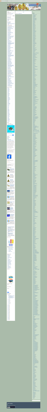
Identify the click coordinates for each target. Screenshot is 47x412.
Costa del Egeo (34, 107)
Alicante (8, 89)
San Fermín (34, 337)
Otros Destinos (9, 261)
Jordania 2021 (9, 56)
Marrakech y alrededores (35, 238)
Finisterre (34, 147)
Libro (33, 217)
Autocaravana (34, 49)
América (34, 33)
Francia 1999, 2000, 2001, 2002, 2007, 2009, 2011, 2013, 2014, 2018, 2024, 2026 (11, 43)
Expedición (34, 143)
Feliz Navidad (11, 174)
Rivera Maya (34, 330)
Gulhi (33, 171)
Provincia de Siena (35, 312)
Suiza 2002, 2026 (9, 81)
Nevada (34, 262)
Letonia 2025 (9, 58)
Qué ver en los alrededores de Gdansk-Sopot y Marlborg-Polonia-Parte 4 (11, 208)
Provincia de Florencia (35, 304)
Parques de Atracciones (35, 287)
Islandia (34, 194)
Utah (33, 381)
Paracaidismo (34, 281)
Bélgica (34, 60)
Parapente (34, 282)
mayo (9, 300)
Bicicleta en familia (10, 248)
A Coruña (34, 15)
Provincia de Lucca (35, 306)
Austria (33, 48)
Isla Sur (34, 193)
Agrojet (33, 20)
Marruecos (34, 239)
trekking (34, 377)
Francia (34, 154)
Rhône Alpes (34, 329)
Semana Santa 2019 (35, 347)
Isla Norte (34, 192)
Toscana (34, 374)
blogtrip (33, 65)
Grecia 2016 (9, 46)
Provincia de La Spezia (35, 305)
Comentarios (9, 162)
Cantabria (9, 97)
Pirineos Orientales (35, 295)
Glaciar (33, 164)
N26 (8, 20)
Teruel (33, 371)
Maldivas (34, 233)
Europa (33, 141)
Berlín (33, 62)
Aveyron (34, 51)
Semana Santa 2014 (35, 343)
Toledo (8, 117)
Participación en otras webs (36, 289)
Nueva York (34, 271)
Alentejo (34, 26)
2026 (8, 294)
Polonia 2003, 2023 (10, 71)
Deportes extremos (35, 118)
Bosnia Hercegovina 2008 (10, 28)
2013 (8, 314)
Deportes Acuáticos (35, 116)
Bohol (33, 67)
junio (8, 299)
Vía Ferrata (34, 385)
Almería (8, 90)
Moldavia (34, 245)
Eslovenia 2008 (9, 38)
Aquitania (34, 39)
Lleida (8, 107)
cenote (33, 88)
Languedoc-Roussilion (35, 212)
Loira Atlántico (34, 223)
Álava (33, 23)
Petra (33, 293)
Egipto (33, 124)
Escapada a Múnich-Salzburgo (36, 130)
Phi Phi (33, 294)
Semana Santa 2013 (35, 342)
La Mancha (34, 209)
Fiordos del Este (34, 149)
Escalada (34, 128)
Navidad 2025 (34, 260)
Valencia (8, 118)
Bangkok (34, 56)
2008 (8, 318)
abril (8, 301)
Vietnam (34, 388)
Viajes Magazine (9, 267)
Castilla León (34, 85)
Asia (33, 44)
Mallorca (34, 234)
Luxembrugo (34, 227)
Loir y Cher (34, 222)
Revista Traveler (9, 263)
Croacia (34, 111)
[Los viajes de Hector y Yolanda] (13, 135)
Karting (33, 206)
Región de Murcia (35, 323)
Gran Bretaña (34, 166)
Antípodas (34, 38)
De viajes (9, 256)
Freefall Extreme (34, 155)
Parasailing (34, 283)
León (8, 106)
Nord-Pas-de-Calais (35, 266)
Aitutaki (34, 21)
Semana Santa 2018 (35, 346)
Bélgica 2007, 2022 (10, 27)
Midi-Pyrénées (34, 243)
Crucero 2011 (34, 112)
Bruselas (34, 72)
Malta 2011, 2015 (9, 64)
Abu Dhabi (34, 16)
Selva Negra (34, 341)
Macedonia (34, 229)
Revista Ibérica (9, 262)
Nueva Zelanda (34, 272)
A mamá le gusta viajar (10, 247)
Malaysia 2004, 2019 (10, 62)
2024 (8, 305)
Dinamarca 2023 (9, 34)
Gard (33, 159)
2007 (8, 319)
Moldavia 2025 (9, 68)
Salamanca (9, 114)
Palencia (8, 113)
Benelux (34, 61)
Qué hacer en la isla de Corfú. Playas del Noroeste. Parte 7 (12, 215)
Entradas (9, 161)
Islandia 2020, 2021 (10, 53)
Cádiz (8, 96)
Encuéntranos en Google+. (10, 133)
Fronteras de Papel (10, 257)
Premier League (34, 298)
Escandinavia (34, 129)
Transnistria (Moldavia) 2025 (10, 83)
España (8, 39)
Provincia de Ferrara (35, 301)
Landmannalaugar (35, 211)
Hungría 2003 (9, 48)
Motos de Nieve (34, 250)
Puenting (34, 316)
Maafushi (34, 228)
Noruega (34, 270)
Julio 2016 (34, 205)
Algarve (34, 27)
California (34, 78)
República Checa (34, 325)
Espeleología (34, 137)
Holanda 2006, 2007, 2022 (10, 47)
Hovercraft (34, 175)
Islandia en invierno (35, 195)
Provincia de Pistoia (35, 309)
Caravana (34, 82)
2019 (8, 309)
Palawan (34, 278)
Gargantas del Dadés (35, 160)
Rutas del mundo (9, 264)
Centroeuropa (34, 90)
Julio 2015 (34, 204)
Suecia (33, 363)
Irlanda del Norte (34, 183)
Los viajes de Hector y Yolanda (9, 135)
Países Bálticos (34, 276)
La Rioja (34, 210)
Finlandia (34, 148)
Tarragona (34, 370)
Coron (33, 105)
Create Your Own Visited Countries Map (11, 405)
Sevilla (33, 352)
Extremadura (34, 144)
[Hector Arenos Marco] (9, 158)
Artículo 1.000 (34, 43)
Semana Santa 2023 (35, 348)
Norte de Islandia (34, 268)
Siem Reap (34, 354)
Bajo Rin (34, 55)
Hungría (34, 176)
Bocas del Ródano (35, 66)
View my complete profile (10, 124)
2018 (8, 310)
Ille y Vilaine (34, 178)
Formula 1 (34, 153)
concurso (34, 102)
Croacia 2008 (9, 33)
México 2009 (9, 67)
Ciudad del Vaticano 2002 (10, 32)
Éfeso (33, 123)
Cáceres (8, 95)
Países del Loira (34, 277)
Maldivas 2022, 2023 (10, 63)
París (33, 284)
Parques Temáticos (35, 288)
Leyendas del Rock (35, 216)
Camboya (34, 79)
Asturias (8, 91)
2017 (8, 311)
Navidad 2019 (34, 256)
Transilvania (34, 375)
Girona (8, 102)
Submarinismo (34, 359)
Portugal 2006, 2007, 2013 (10, 72)
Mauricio (34, 240)
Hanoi (33, 172)
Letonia (33, 215)
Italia (33, 198)
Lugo (8, 108)
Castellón (34, 83)
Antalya (34, 37)
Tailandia (34, 369)
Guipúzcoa (34, 170)
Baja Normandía (34, 54)
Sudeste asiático (34, 360)
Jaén (33, 199)
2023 (8, 306)
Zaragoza (34, 396)
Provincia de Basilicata (35, 300)
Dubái (33, 122)
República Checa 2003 (10, 73)
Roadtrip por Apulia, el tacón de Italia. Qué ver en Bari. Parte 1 (12, 185)
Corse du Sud (34, 106)
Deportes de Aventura (35, 117)
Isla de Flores (34, 188)
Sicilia (33, 353)
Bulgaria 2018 (9, 29)
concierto (34, 100)
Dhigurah (34, 119)
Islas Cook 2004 (9, 54)
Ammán (34, 34)
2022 (8, 307)
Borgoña (34, 68)
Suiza (33, 364)
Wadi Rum (34, 392)
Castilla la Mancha (35, 84)
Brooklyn (34, 71)
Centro (33, 89)
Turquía (34, 380)
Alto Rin (34, 32)
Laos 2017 (9, 57)
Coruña (8, 100)
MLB (33, 244)
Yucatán (34, 395)
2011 (8, 316)
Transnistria (34, 376)
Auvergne (34, 50)
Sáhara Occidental (35, 335)
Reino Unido (34, 324)
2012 (8, 315)
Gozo (33, 165)
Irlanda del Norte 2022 (10, 52)
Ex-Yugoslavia (34, 142)
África (33, 17)
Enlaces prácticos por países (11, 140)
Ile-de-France (34, 177)
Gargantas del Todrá (35, 161)
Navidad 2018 (34, 255)
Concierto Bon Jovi (35, 101)
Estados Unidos (34, 138)
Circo (33, 95)
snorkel (33, 357)
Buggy (33, 73)
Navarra (8, 112)
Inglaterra (34, 181)
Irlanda (33, 182)
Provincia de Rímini (35, 311)
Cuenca (8, 101)
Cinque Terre (34, 94)
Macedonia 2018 (9, 61)
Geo (8, 258)
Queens (34, 320)
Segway (34, 340)
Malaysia (34, 232)
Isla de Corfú (34, 187)
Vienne (33, 387)
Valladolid (9, 119)
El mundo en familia (10, 249)
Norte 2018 (34, 267)
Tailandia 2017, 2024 (10, 82)
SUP (33, 365)
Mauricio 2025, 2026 (10, 66)
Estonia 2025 (9, 40)
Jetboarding (34, 200)
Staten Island (34, 358)
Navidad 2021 (34, 257)
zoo (33, 397)
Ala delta (34, 22)
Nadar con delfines (35, 251)
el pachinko (9, 250)
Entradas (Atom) (20, 13)
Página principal (9, 139)
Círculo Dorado (34, 96)
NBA (33, 261)
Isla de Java (34, 189)
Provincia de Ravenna (35, 310)
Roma (33, 331)
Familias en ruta (10, 251)
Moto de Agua (34, 249)
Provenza (34, 299)
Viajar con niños (34, 386)
